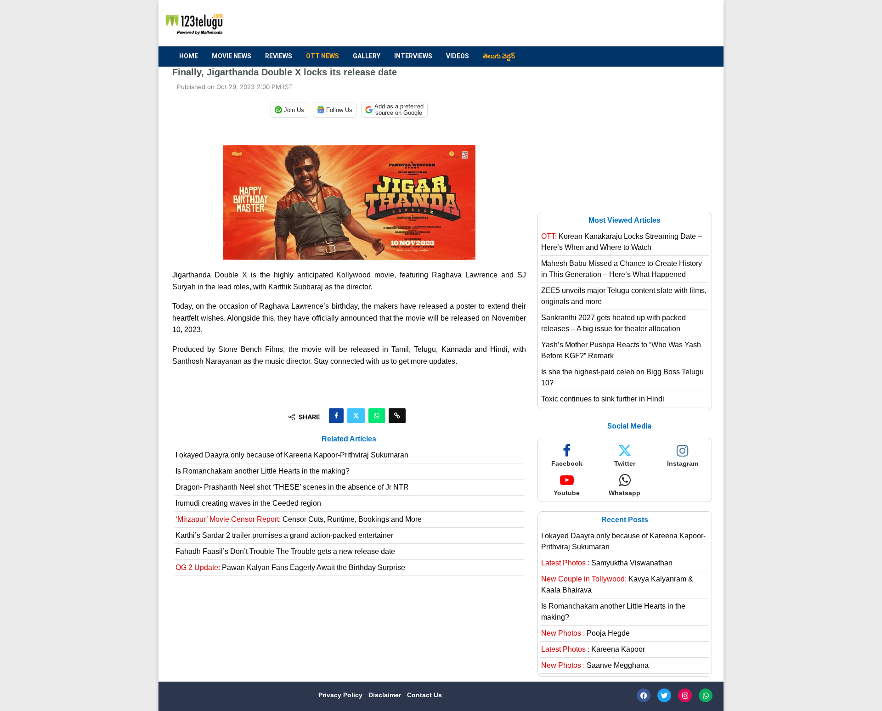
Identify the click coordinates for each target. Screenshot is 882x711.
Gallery (366, 56)
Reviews (278, 56)
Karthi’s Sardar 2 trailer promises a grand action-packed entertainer (284, 535)
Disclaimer (385, 695)
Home (188, 56)
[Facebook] (643, 695)
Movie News (231, 56)
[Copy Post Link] (397, 415)
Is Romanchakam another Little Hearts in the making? (262, 471)
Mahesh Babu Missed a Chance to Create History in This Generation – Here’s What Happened (621, 269)
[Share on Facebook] (336, 415)
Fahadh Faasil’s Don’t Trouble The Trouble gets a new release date (285, 551)
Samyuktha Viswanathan (607, 563)
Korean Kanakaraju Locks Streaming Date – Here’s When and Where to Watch (621, 241)
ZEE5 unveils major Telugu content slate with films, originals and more (624, 296)
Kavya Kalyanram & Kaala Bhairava (617, 584)
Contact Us (424, 695)
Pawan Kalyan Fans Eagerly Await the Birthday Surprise (290, 567)
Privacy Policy (341, 695)
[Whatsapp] (705, 695)
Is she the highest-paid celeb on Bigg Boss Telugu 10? (622, 377)
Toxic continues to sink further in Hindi (602, 399)
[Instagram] (685, 695)
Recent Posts (624, 520)
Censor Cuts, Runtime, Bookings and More (298, 519)
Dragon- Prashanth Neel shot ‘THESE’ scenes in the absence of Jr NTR (292, 487)
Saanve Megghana (595, 665)
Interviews (413, 56)
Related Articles (349, 439)
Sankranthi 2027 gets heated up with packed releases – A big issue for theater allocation (613, 323)
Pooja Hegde (585, 633)
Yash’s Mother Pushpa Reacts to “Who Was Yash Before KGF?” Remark (621, 350)
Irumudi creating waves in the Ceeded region (248, 503)
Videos (457, 56)
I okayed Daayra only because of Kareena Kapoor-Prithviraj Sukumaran (291, 455)
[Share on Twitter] (356, 415)
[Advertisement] (542, 23)
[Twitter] (664, 695)
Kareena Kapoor (593, 649)
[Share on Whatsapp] (376, 415)
